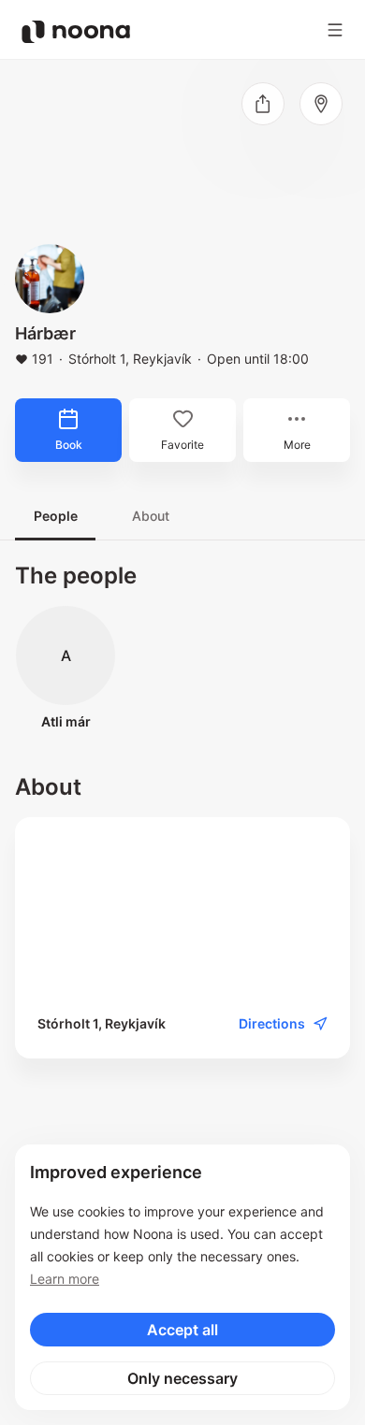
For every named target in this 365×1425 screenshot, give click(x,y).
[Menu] (335, 30)
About (150, 516)
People (56, 516)
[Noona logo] (76, 32)
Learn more (64, 1279)
